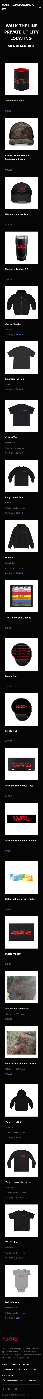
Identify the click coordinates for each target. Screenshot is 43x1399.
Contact (22, 1369)
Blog (33, 1369)
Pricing (26, 1364)
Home (4, 1364)
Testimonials (8, 1369)
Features (15, 1364)
